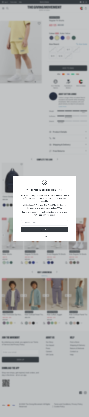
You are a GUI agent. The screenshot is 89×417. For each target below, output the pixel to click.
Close (44, 236)
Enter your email (29, 223)
